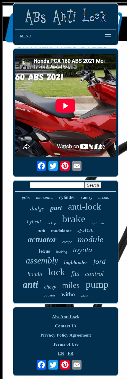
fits (75, 273)
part (56, 208)
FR (71, 353)
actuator (42, 239)
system (85, 229)
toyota (82, 249)
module (90, 239)
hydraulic (98, 223)
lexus (44, 251)
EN (61, 353)
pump (97, 284)
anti (30, 284)
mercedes (44, 197)
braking (61, 252)
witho (68, 294)
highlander (75, 262)
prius (26, 197)
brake (74, 219)
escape (67, 242)
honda (34, 274)
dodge (37, 208)
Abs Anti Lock (65, 316)
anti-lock (84, 206)
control (94, 273)
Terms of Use (66, 344)
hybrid (34, 222)
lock (56, 272)
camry (86, 197)
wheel (84, 296)
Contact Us (65, 326)
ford (99, 261)
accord (103, 197)
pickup (51, 223)
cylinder (67, 197)
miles (71, 285)
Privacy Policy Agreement (65, 335)
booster (49, 295)
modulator (61, 230)
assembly (42, 260)
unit (41, 230)
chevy (50, 287)
